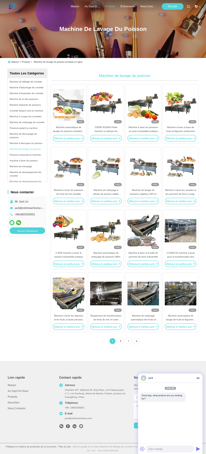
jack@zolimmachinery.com (30, 208)
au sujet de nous (92, 6)
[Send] (198, 448)
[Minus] (198, 378)
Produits (26, 62)
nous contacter (148, 6)
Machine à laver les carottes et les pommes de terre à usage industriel (180, 194)
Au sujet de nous (18, 391)
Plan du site (65, 446)
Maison (75, 6)
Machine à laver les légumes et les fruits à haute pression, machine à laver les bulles (68, 319)
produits (110, 6)
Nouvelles (13, 402)
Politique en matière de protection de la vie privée (31, 446)
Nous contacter (17, 408)
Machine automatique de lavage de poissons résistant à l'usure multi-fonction (68, 131)
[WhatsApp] (12, 223)
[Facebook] (68, 427)
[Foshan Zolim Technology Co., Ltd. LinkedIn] (74, 427)
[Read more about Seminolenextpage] (128, 341)
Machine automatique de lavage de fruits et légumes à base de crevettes (180, 319)
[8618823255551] (81, 427)
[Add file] (142, 448)
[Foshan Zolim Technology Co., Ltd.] (12, 6)
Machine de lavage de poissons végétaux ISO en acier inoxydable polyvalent (143, 194)
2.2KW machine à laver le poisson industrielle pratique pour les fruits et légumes (68, 257)
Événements (128, 6)
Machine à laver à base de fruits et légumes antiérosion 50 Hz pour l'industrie (180, 131)
